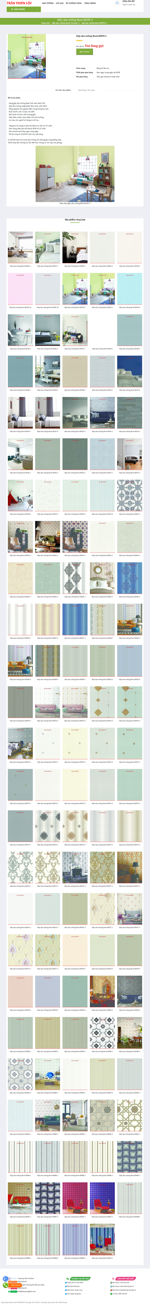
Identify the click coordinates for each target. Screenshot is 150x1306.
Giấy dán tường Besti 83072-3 (102, 803)
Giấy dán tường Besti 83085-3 (102, 1134)
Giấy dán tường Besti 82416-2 (47, 349)
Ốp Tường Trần (74, 3)
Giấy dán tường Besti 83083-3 (20, 1093)
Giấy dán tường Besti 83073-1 (47, 845)
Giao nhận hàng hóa (74, 1294)
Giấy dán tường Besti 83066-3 (102, 597)
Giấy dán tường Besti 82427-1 (102, 473)
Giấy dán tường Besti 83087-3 (47, 1217)
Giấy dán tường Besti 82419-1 (102, 390)
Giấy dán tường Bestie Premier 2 (65, 23)
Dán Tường (48, 3)
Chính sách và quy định (75, 1283)
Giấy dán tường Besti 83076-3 (75, 927)
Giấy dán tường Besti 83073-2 (75, 845)
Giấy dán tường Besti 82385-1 (75, 266)
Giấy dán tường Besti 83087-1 (129, 1175)
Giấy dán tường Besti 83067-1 (20, 638)
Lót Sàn (60, 3)
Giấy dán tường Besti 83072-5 (20, 845)
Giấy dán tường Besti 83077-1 (102, 927)
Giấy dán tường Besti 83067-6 (75, 638)
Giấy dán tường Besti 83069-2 (102, 679)
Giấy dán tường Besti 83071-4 (129, 762)
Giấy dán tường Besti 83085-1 (47, 1134)
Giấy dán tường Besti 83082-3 (75, 1051)
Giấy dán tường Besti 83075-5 (129, 886)
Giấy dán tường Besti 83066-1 (75, 597)
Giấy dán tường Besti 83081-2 (102, 1010)
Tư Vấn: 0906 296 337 (119, 1294)
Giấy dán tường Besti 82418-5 (47, 390)
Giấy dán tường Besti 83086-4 (102, 1175)
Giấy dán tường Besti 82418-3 (129, 349)
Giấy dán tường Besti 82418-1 (102, 349)
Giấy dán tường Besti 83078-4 (20, 1010)
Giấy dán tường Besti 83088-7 (75, 1258)
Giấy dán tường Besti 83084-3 (129, 1093)
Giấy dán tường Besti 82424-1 (20, 431)
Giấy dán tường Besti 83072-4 (129, 803)
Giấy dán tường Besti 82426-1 (20, 473)
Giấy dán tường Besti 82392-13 (47, 307)
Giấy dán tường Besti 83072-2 (75, 803)
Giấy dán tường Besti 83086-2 (47, 1175)
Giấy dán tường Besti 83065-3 (20, 597)
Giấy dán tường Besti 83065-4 (47, 597)
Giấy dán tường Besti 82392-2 (74, 307)
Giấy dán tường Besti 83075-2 (47, 886)
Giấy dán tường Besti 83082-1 (20, 1051)
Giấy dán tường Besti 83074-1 (102, 845)
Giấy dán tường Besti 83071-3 (102, 762)
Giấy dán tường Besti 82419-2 (129, 390)
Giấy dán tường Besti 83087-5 (102, 1217)
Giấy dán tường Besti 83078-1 (75, 969)
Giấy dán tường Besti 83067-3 (47, 638)
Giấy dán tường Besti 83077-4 (47, 969)
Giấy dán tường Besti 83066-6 (129, 597)
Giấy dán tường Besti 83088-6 (47, 1258)
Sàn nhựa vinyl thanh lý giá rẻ (123, 1286)
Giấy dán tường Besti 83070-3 (102, 721)
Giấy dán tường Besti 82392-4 (94, 23)
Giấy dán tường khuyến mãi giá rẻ (124, 1290)
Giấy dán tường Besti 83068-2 (129, 638)
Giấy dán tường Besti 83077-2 (129, 927)
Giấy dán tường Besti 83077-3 (20, 969)
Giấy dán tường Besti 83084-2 (102, 1093)
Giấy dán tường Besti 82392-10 (20, 307)
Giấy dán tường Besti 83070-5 (20, 762)
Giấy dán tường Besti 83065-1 (102, 555)
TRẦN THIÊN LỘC (19, 3)
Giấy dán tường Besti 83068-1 (102, 638)
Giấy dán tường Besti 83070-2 (75, 721)
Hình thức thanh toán (74, 1290)
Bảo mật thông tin (73, 1286)
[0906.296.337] (5, 1285)
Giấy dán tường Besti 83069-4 (20, 721)
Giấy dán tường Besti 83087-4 (75, 1217)
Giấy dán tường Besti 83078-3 (129, 969)
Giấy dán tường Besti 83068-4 (47, 679)
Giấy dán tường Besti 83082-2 (47, 1051)
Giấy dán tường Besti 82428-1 (20, 514)
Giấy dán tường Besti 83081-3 (129, 1010)
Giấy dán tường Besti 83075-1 (20, 886)
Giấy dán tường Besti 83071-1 (47, 762)
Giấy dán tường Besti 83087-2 (20, 1217)
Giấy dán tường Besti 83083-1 (102, 1051)
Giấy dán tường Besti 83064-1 (129, 514)
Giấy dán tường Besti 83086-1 (20, 1175)
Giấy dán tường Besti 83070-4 (129, 721)
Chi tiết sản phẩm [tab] (63, 90)
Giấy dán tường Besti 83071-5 (20, 803)
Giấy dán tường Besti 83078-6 (75, 1010)
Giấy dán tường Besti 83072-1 (47, 803)
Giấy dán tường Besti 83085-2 (75, 1134)
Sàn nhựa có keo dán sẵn (120, 1283)
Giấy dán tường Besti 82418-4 (20, 390)
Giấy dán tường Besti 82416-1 (20, 349)
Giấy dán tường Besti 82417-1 (75, 349)
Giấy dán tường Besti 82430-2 (102, 514)
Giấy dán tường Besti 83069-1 (75, 679)
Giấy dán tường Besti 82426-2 (47, 473)
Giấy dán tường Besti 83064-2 (20, 555)
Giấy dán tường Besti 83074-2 (129, 845)
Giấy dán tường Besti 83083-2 (129, 1051)
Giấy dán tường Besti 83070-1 (47, 721)
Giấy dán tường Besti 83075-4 (102, 886)
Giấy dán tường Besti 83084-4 (20, 1134)
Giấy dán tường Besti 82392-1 (129, 266)
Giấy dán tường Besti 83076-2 (47, 927)
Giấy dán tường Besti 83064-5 (75, 555)
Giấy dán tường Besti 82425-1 (102, 431)
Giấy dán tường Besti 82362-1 (20, 266)
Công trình (90, 3)
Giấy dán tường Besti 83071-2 (75, 762)
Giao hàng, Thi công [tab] (86, 90)
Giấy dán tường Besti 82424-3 (74, 431)
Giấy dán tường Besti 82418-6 (75, 390)
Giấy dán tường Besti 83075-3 (75, 886)
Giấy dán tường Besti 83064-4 (47, 555)
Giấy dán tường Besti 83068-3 (20, 679)
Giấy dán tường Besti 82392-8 (129, 307)
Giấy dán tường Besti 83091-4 (102, 1258)
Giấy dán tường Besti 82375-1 (47, 266)
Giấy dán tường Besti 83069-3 (129, 679)
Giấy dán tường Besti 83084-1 (75, 1093)
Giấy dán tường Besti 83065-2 (129, 555)
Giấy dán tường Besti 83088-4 (129, 1217)
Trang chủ (45, 23)
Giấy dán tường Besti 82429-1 (47, 514)
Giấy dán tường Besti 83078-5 (47, 1010)
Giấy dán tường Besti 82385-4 (102, 266)
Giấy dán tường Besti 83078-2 (102, 969)
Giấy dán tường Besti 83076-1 (20, 927)
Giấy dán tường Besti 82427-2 (129, 473)
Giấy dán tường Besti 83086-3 (75, 1175)
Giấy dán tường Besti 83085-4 (129, 1134)
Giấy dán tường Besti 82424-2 (47, 431)
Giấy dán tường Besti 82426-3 (74, 473)
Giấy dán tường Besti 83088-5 (20, 1258)
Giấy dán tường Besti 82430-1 (75, 514)
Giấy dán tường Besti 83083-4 (47, 1093)
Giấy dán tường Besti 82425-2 (129, 431)
